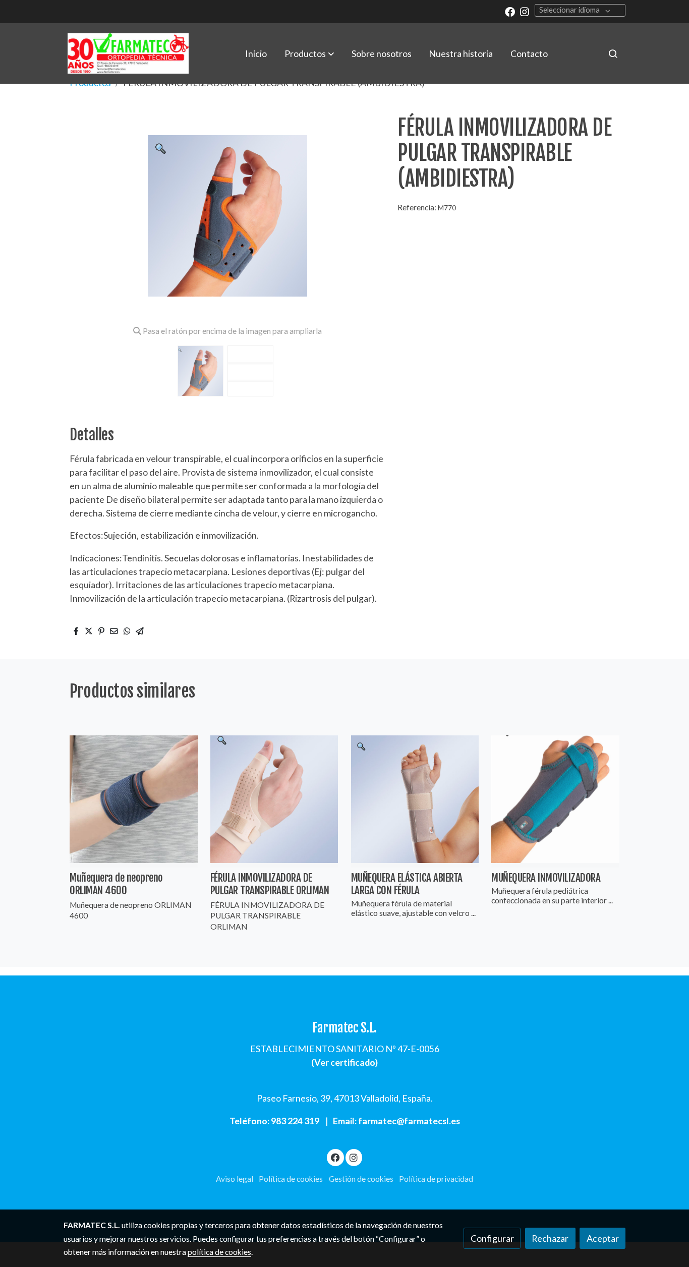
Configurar (492, 1238)
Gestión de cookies (361, 1178)
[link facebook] (510, 11)
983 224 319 (295, 1120)
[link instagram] (524, 11)
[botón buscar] (612, 53)
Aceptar (603, 1238)
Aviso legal (234, 1178)
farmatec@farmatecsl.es (409, 1120)
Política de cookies (291, 1178)
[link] (128, 53)
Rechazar (550, 1238)
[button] (309, 53)
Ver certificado (344, 1062)
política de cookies (219, 1251)
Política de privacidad (436, 1178)
